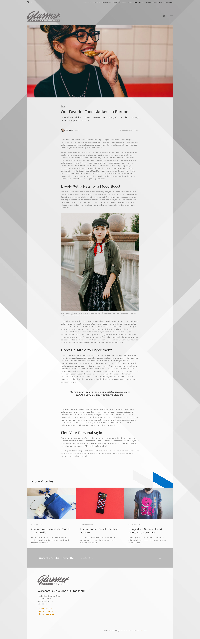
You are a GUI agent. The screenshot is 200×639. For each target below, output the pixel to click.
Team (115, 2)
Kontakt (122, 2)
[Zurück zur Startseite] (43, 16)
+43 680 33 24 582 (45, 611)
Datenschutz (139, 2)
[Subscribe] (160, 558)
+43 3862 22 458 (45, 609)
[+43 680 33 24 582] (53, 611)
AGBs (130, 2)
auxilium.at (143, 631)
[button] (164, 16)
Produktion (106, 2)
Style (63, 106)
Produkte (96, 2)
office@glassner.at (46, 614)
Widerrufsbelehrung (154, 2)
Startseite (87, 2)
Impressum (168, 2)
